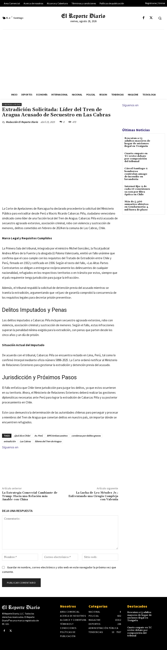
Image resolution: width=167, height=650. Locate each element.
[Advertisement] (83, 59)
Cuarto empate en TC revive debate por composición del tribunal (135, 157)
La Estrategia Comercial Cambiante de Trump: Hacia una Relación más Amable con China (29, 496)
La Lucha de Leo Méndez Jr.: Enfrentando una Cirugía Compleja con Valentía (93, 496)
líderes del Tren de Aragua (48, 441)
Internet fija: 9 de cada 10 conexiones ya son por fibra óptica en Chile (137, 190)
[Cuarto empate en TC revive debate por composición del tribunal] (158, 157)
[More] (69, 131)
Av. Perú (38, 435)
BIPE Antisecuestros (57, 435)
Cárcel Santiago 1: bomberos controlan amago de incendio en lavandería (136, 174)
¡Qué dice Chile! (22, 435)
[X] (151, 18)
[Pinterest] (50, 131)
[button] (160, 18)
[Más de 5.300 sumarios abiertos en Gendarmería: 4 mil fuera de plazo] (158, 205)
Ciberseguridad (12, 104)
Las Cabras (25, 441)
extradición (10, 441)
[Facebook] (143, 18)
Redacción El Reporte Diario (22, 122)
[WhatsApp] (59, 131)
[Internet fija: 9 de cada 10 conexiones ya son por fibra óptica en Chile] (158, 190)
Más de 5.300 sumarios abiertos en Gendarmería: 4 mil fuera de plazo (136, 205)
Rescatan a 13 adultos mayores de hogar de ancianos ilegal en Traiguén (137, 142)
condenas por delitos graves (86, 435)
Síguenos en (10, 447)
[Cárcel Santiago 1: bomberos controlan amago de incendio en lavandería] (158, 172)
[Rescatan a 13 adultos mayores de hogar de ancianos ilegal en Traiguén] (158, 142)
